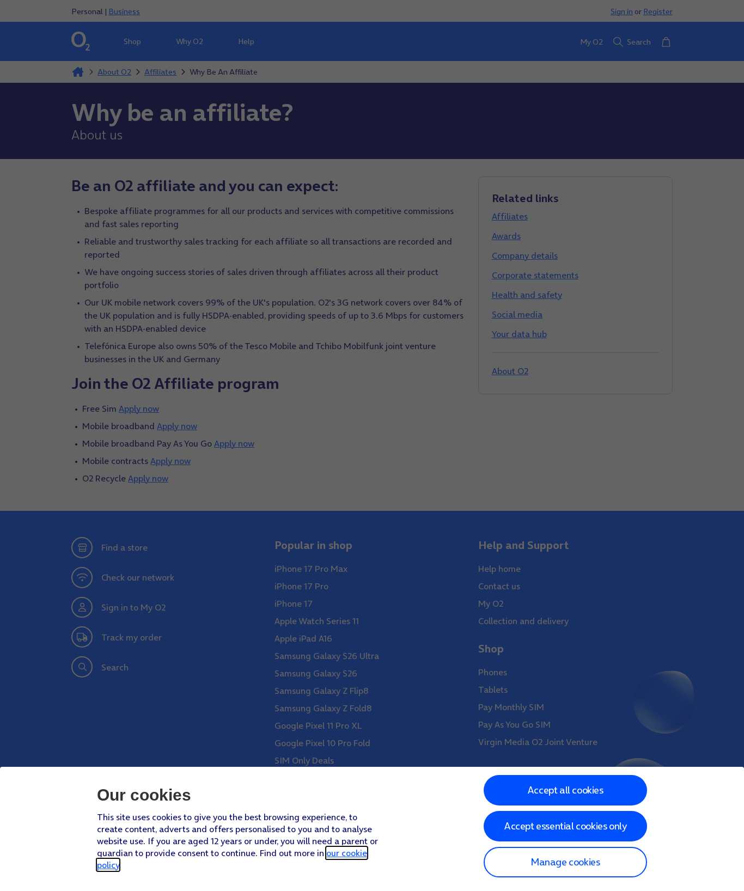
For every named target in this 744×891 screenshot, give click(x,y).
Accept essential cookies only (565, 826)
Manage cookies (565, 862)
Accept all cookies (565, 790)
